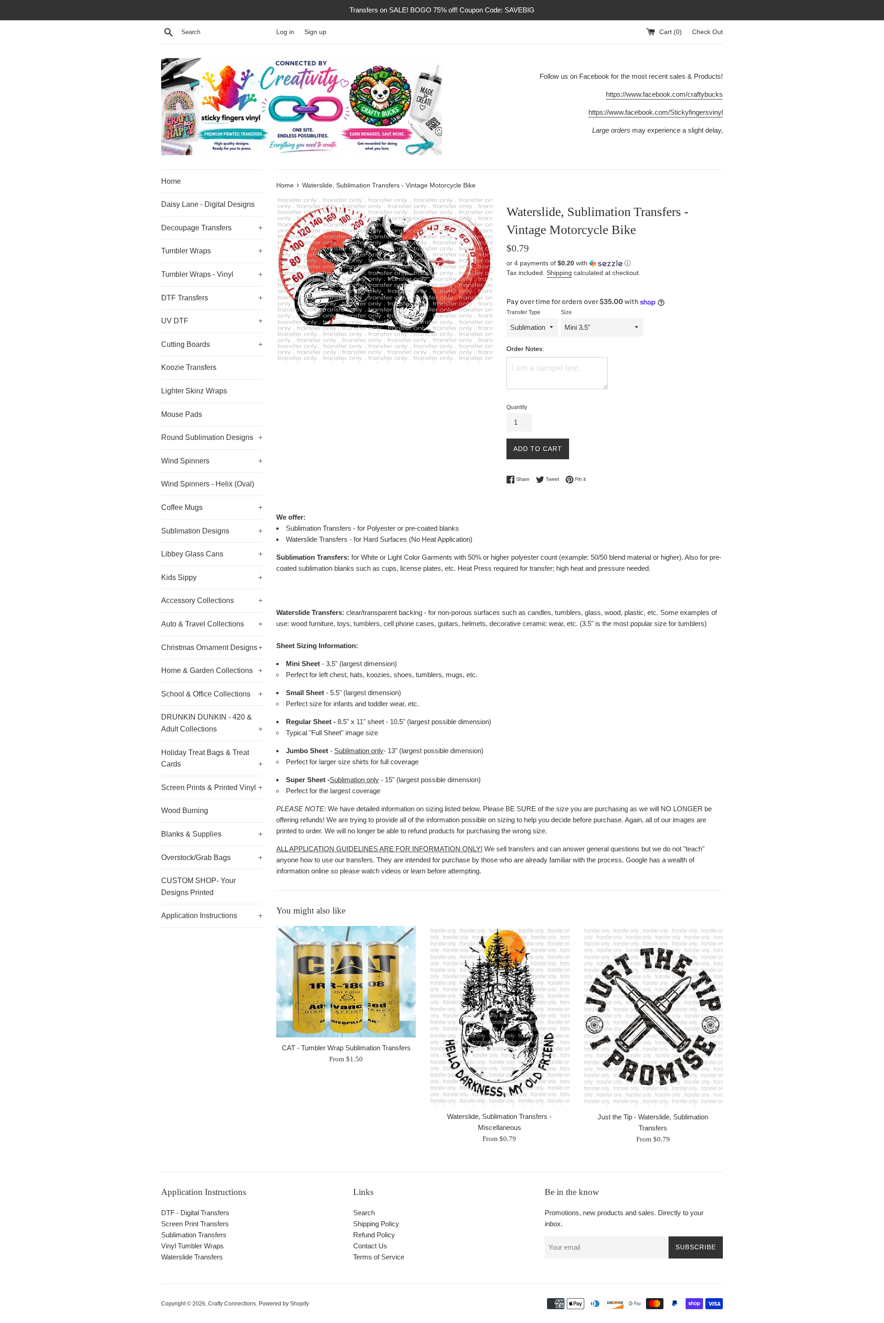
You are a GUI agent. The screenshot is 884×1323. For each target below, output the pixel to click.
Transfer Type (523, 312)
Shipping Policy (376, 1224)
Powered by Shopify (284, 1303)
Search (364, 1213)
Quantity (516, 407)
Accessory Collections (211, 600)
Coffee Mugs (211, 507)
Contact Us (370, 1246)
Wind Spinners (211, 461)
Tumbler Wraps (211, 251)
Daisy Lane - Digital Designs (208, 204)
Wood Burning (184, 810)
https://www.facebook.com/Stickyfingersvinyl (655, 112)
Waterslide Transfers (192, 1257)
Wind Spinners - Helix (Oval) (207, 484)
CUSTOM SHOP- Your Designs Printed (198, 886)
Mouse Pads (181, 414)
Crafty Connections (232, 1303)
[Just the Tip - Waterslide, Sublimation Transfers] (653, 1016)
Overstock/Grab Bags (211, 857)
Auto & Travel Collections (211, 624)
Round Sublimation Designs (211, 437)
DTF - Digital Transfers (195, 1213)
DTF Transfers (211, 298)
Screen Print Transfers (195, 1224)
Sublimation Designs (211, 531)
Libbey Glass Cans (211, 554)
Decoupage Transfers (211, 228)
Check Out (707, 32)
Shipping (559, 272)
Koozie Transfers (188, 367)
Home (171, 181)
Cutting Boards (211, 344)
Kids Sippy (211, 577)
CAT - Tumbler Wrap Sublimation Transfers (346, 1047)
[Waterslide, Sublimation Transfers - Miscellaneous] (499, 1016)
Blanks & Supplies (211, 834)
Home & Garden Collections (211, 670)
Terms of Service (378, 1257)
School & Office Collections (211, 694)
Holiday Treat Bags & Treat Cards (211, 758)
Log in (285, 32)
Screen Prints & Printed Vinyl (211, 787)
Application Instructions (211, 915)
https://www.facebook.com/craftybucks (664, 94)
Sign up (315, 32)
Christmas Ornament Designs (211, 647)
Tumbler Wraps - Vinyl (211, 274)
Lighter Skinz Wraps (194, 391)
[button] (614, 263)
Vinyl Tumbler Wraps (192, 1246)
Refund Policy (374, 1235)
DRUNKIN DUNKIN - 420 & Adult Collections (211, 723)
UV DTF (211, 321)
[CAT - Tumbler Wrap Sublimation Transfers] (346, 982)
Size (566, 312)
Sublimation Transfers (194, 1235)
